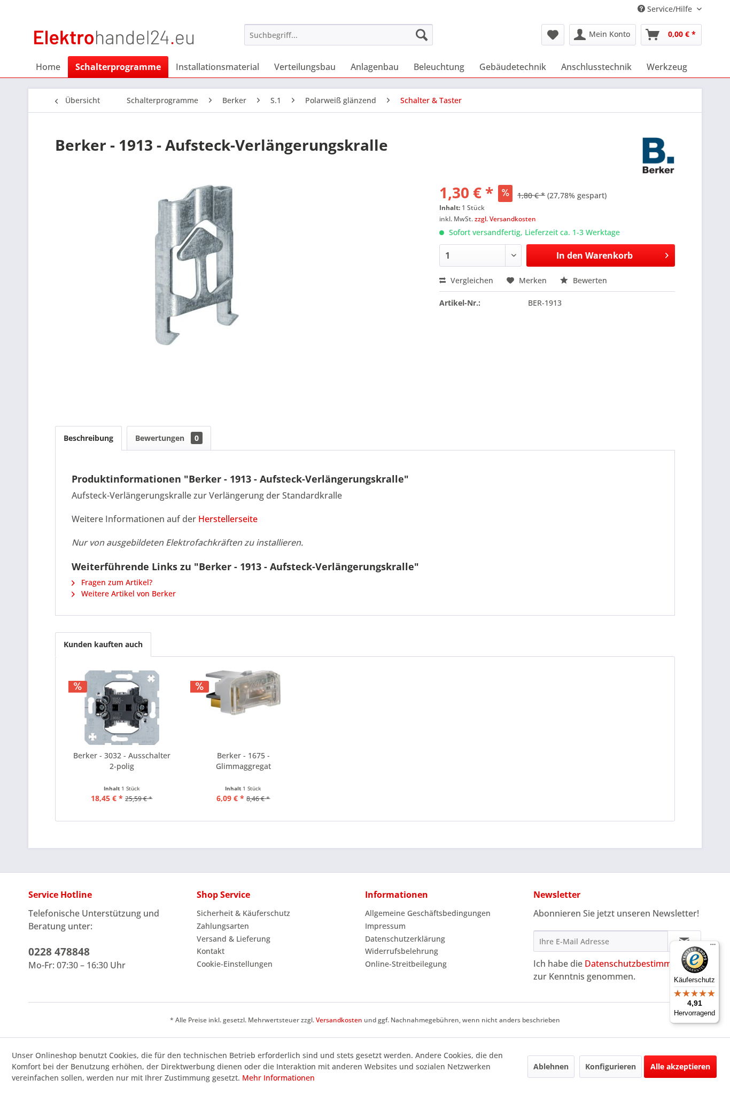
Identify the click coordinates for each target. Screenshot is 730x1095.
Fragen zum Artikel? (115, 582)
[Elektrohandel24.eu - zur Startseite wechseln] (114, 37)
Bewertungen (167, 438)
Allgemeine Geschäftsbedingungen (428, 913)
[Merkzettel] (552, 34)
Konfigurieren (610, 1066)
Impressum (385, 926)
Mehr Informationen (278, 1078)
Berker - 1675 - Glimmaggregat (243, 760)
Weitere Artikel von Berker (127, 593)
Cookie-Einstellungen (235, 964)
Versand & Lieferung (233, 939)
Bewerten (589, 280)
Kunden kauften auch (103, 644)
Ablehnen (551, 1066)
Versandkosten (339, 1019)
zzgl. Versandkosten (505, 218)
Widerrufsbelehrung (401, 951)
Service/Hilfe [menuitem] (669, 9)
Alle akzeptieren (680, 1066)
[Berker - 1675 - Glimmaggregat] (244, 707)
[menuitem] (338, 34)
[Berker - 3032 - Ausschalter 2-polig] (122, 707)
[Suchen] (421, 34)
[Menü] (712, 947)
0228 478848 (59, 952)
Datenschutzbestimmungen (641, 963)
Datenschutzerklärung (405, 939)
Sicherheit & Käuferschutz (243, 913)
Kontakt (210, 951)
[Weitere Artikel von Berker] (658, 155)
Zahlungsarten (223, 926)
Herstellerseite (228, 519)
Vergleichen (470, 280)
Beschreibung (88, 438)
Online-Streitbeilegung (406, 964)
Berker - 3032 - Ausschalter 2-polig (121, 760)
